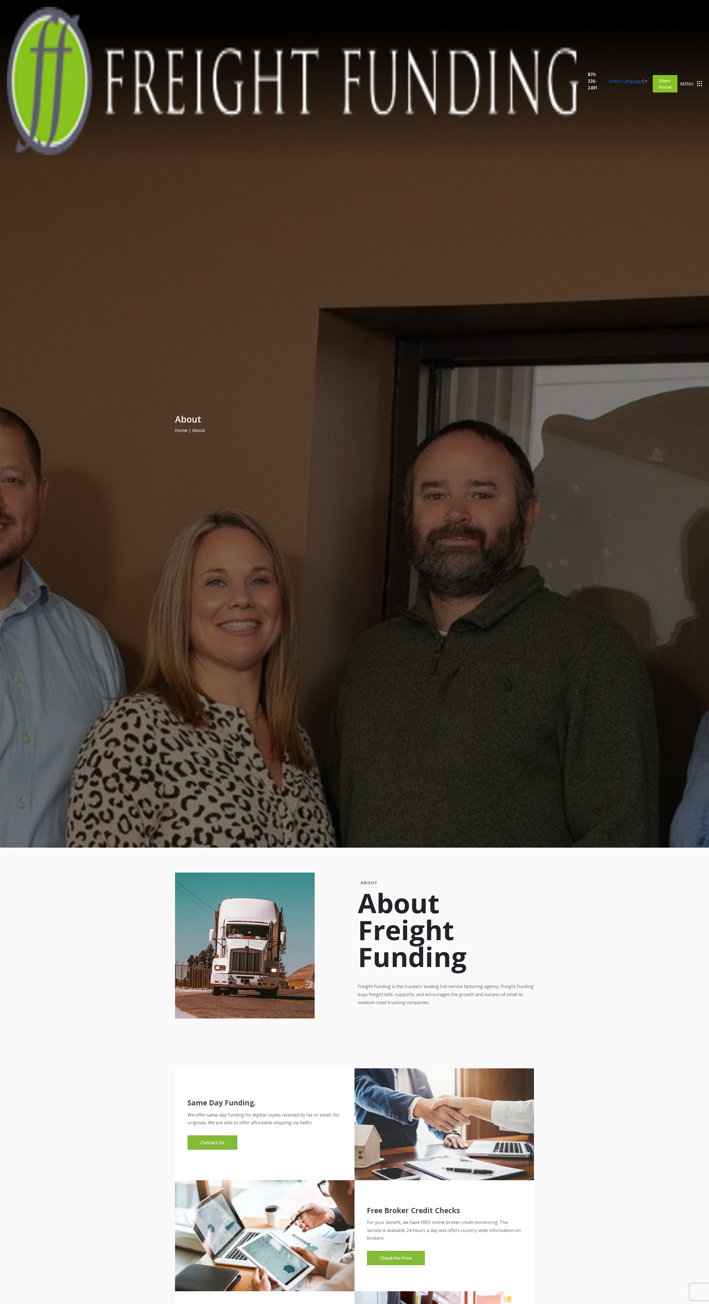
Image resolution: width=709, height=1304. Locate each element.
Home (181, 430)
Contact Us (212, 1143)
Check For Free (396, 1258)
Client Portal (665, 84)
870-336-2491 (593, 81)
